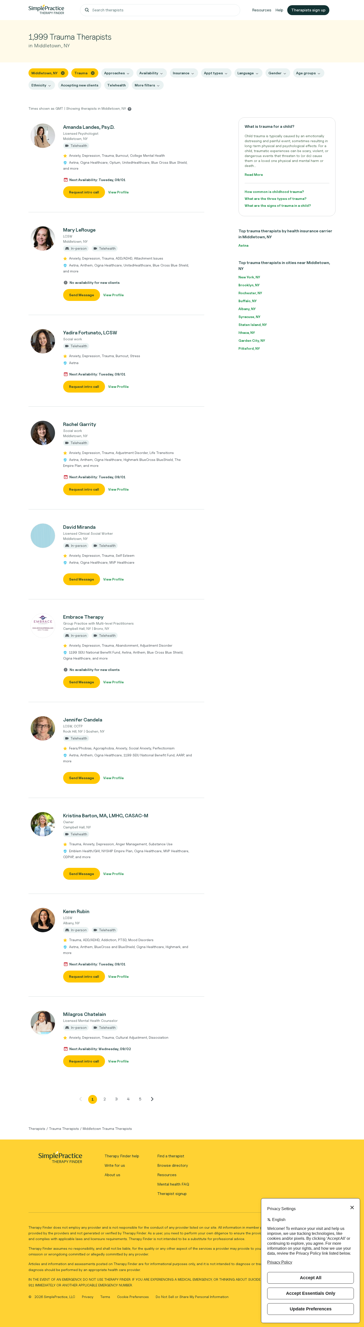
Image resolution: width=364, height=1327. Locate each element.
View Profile (118, 192)
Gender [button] (275, 73)
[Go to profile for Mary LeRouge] (43, 238)
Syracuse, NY (249, 317)
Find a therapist (170, 1156)
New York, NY (249, 277)
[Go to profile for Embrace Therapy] (43, 625)
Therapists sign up (308, 10)
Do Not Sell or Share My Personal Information (192, 1297)
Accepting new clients (79, 85)
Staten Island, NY (252, 324)
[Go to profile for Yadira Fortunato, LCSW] (43, 341)
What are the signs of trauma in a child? (278, 205)
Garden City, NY (251, 340)
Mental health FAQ (173, 1184)
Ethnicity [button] (38, 85)
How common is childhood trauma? (274, 191)
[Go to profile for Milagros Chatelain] (43, 1022)
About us (112, 1174)
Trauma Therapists (64, 1128)
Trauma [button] (80, 73)
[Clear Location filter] (62, 73)
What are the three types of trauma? (276, 198)
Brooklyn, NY (249, 285)
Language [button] (245, 73)
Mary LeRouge (79, 230)
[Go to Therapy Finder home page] (46, 10)
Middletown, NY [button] (44, 73)
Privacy (88, 1297)
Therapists (36, 1128)
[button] (116, 160)
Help (279, 10)
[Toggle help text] (129, 108)
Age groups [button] (306, 73)
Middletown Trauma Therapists (107, 1128)
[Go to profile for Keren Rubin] (43, 920)
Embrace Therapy (83, 617)
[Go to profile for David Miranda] (43, 535)
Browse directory (172, 1165)
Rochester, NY (250, 293)
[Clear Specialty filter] (92, 73)
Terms (105, 1297)
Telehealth (116, 85)
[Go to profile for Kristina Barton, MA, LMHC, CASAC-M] (43, 824)
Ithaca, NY (246, 332)
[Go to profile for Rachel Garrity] (43, 433)
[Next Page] (152, 1098)
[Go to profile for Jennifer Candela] (43, 728)
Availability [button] (148, 73)
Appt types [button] (213, 73)
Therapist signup (172, 1193)
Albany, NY (247, 309)
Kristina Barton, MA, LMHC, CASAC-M (105, 816)
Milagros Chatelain (84, 1014)
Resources (261, 10)
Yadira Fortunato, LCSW (90, 333)
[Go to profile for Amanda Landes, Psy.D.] (43, 135)
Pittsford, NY (249, 348)
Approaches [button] (114, 73)
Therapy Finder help (121, 1156)
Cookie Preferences (133, 1297)
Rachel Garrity (79, 424)
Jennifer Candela (82, 720)
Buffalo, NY (247, 301)
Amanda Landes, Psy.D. (88, 127)
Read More (254, 174)
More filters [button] (145, 85)
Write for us (114, 1165)
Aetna (243, 245)
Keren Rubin (76, 911)
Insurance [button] (181, 73)
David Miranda (79, 527)
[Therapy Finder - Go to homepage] (60, 1158)
